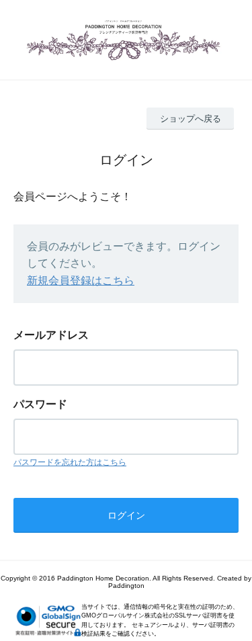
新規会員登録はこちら (80, 280)
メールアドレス (51, 335)
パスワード (40, 404)
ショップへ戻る (190, 119)
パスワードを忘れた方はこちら (69, 462)
